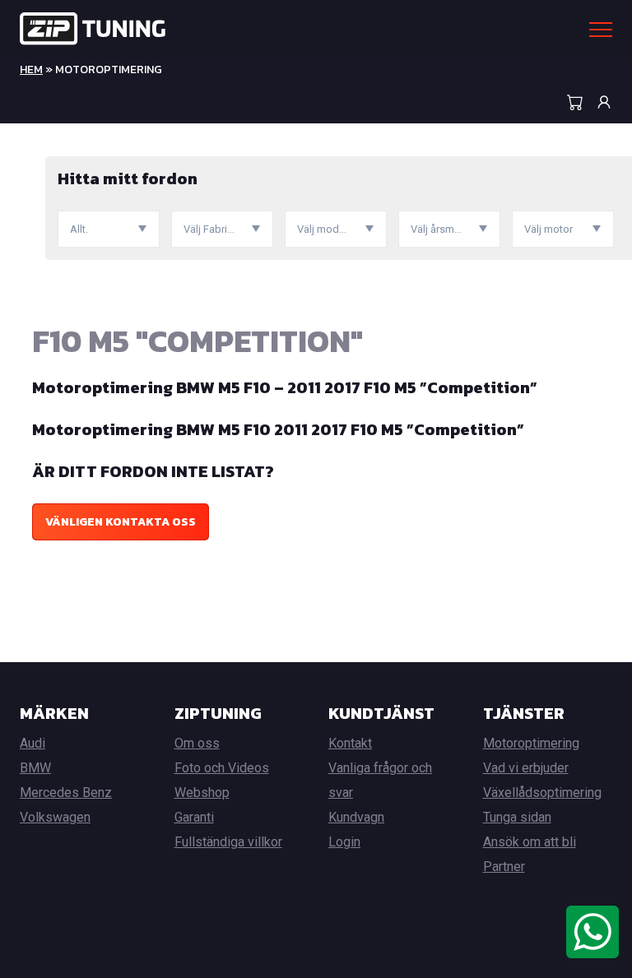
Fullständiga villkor (228, 842)
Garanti (194, 817)
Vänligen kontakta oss (120, 522)
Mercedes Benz (66, 792)
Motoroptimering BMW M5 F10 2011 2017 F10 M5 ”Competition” (278, 429)
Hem (31, 69)
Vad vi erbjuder (526, 768)
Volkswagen (55, 817)
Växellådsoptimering (542, 792)
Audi (32, 743)
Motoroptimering (531, 743)
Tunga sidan (517, 817)
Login (344, 842)
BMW (35, 768)
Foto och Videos (221, 768)
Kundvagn (356, 817)
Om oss (197, 743)
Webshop (202, 792)
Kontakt (350, 743)
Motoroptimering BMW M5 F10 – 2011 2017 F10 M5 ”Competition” (284, 387)
